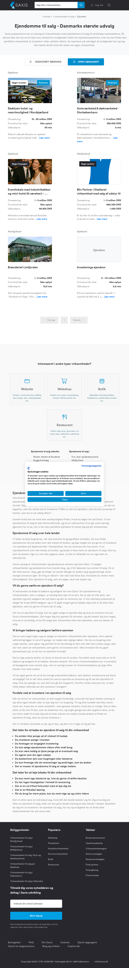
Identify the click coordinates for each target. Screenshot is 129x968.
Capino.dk (74, 946)
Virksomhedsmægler (96, 848)
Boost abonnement (95, 837)
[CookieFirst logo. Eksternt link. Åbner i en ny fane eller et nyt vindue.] (29, 468)
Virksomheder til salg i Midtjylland (21, 848)
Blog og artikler (51, 946)
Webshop (53, 837)
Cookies (65, 942)
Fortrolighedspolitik (91, 465)
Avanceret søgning (47, 61)
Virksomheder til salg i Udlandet (26, 881)
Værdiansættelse (94, 843)
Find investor (92, 875)
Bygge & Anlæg (41, 460)
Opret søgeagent (87, 942)
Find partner (92, 864)
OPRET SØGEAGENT (88, 61)
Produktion (53, 843)
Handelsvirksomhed (58, 848)
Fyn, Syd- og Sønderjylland (85, 456)
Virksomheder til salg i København (21, 874)
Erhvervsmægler (94, 853)
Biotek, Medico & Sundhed (46, 456)
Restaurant (53, 864)
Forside (46, 16)
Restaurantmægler (95, 859)
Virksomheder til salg (63, 16)
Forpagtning (92, 870)
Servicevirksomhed (58, 853)
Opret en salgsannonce (21, 946)
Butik (50, 859)
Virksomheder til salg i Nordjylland (21, 839)
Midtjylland (77, 460)
